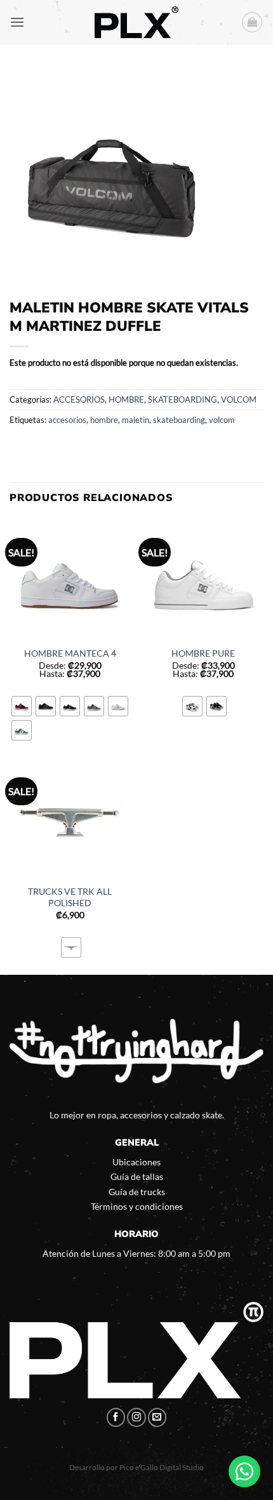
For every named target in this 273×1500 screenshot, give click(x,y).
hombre (104, 420)
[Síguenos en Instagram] (136, 1417)
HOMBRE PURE (203, 653)
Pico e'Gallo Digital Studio (161, 1467)
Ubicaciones (136, 1161)
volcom (222, 420)
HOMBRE (126, 399)
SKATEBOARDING (182, 399)
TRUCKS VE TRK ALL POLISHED (70, 897)
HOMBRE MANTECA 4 (70, 653)
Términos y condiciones (137, 1206)
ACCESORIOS (79, 399)
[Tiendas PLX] (136, 22)
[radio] (21, 706)
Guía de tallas (136, 1176)
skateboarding (179, 420)
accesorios (67, 420)
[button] (17, 21)
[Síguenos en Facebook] (116, 1417)
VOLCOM (238, 399)
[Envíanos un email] (157, 1417)
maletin (135, 420)
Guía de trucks (137, 1191)
